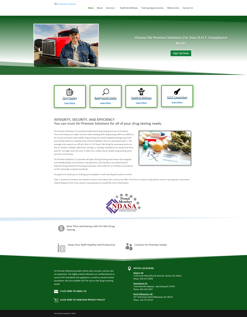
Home (91, 8)
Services (110, 8)
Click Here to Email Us (73, 291)
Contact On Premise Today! (150, 244)
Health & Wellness (129, 8)
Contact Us (187, 8)
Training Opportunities (152, 8)
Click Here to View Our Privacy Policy (82, 299)
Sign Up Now (181, 53)
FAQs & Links (173, 8)
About (100, 8)
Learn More (69, 103)
